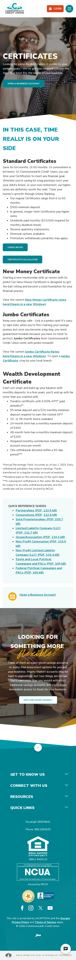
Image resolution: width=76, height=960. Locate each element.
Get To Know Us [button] (27, 774)
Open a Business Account (37, 595)
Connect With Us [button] (28, 785)
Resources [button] (21, 796)
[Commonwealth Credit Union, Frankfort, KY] (14, 9)
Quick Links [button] (22, 807)
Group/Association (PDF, (40, 537)
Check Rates (15, 247)
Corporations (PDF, (36, 515)
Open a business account (24, 83)
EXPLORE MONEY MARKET (38, 699)
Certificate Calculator (22, 259)
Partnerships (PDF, (36, 510)
